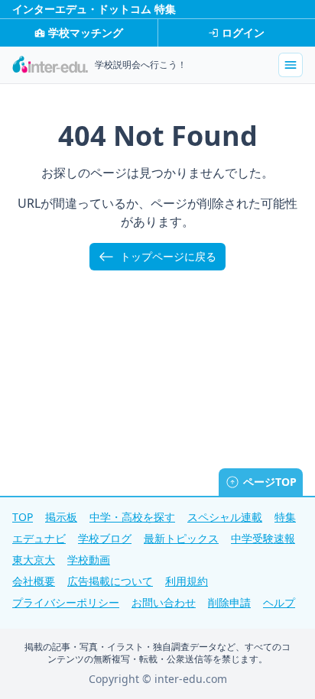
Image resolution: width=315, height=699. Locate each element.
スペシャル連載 (224, 517)
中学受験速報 (263, 538)
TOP (22, 517)
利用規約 (186, 581)
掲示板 (61, 517)
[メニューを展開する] (290, 65)
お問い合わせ (164, 602)
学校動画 (88, 559)
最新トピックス (181, 538)
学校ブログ (105, 538)
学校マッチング (85, 32)
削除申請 (229, 602)
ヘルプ (279, 602)
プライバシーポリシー (65, 602)
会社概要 (33, 581)
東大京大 (33, 559)
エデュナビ (39, 538)
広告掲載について (110, 581)
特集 (285, 517)
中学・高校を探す (132, 517)
